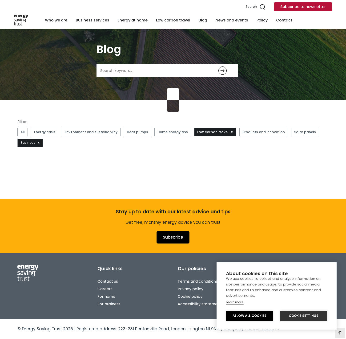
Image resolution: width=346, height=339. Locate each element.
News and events (232, 20)
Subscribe (173, 237)
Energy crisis (44, 132)
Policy (262, 20)
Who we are (56, 20)
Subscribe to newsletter (303, 6)
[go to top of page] (340, 333)
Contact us (107, 281)
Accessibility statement (199, 304)
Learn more (235, 302)
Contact (284, 20)
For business (108, 304)
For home (106, 296)
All (22, 132)
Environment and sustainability (91, 132)
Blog (203, 20)
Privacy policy (190, 289)
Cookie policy (190, 296)
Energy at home (133, 20)
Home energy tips (172, 132)
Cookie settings (304, 316)
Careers (105, 289)
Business (27, 142)
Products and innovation (263, 132)
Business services (92, 20)
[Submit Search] (222, 70)
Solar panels (305, 132)
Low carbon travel (173, 20)
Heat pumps (137, 132)
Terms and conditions (198, 281)
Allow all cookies (249, 316)
